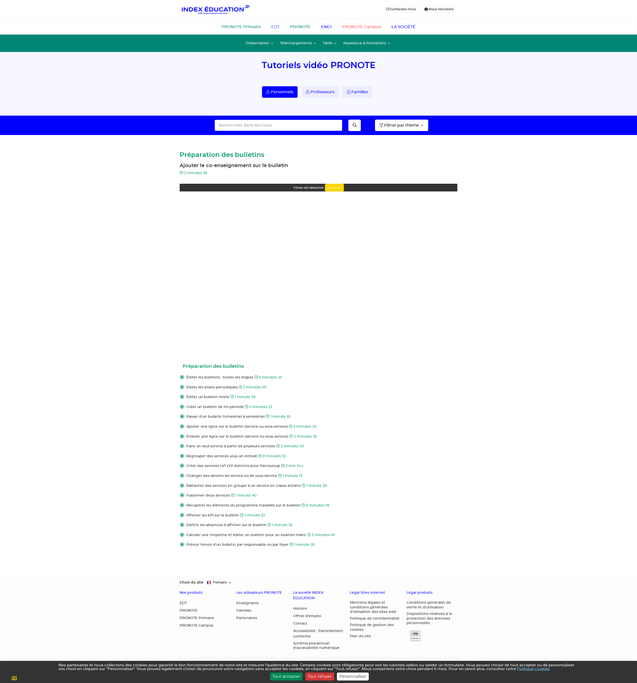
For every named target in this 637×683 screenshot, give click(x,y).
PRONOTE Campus (361, 27)
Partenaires (246, 618)
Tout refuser (320, 676)
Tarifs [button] (327, 43)
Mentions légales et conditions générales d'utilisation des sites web (373, 607)
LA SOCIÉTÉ (403, 27)
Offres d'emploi (307, 616)
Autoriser (334, 187)
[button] (318, 378)
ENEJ (326, 27)
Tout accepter (286, 676)
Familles (359, 92)
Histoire (300, 608)
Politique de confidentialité (374, 618)
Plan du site (360, 636)
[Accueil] (215, 9)
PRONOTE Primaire (241, 27)
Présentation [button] (257, 43)
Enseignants (247, 603)
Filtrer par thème (401, 125)
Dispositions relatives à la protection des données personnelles (429, 618)
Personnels (281, 92)
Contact (300, 623)
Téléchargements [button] (296, 43)
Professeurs (321, 92)
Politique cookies (533, 669)
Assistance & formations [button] (364, 43)
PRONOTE (300, 27)
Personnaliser (352, 676)
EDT (275, 27)
